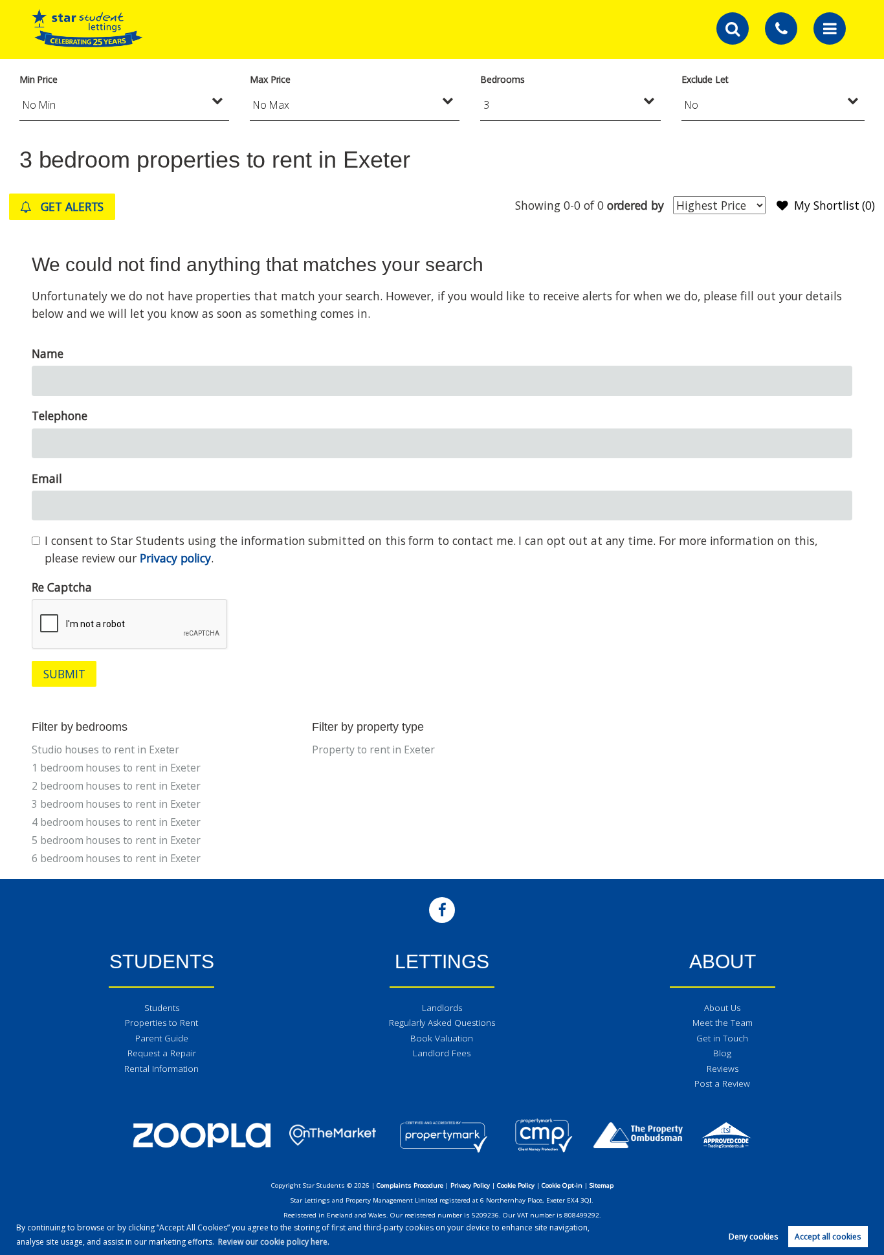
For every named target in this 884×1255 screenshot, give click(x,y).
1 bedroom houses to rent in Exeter (116, 768)
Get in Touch (722, 1038)
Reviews (722, 1068)
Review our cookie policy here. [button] (273, 1241)
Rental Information (161, 1068)
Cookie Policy (516, 1185)
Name (47, 353)
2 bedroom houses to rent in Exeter (116, 786)
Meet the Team (722, 1022)
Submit (64, 674)
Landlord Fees (441, 1053)
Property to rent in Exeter (373, 749)
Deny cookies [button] (753, 1236)
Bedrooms (502, 79)
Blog (722, 1053)
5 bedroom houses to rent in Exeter (116, 840)
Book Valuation (441, 1038)
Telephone (59, 415)
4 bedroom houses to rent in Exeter (116, 822)
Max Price (270, 79)
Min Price (38, 79)
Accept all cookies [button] (828, 1236)
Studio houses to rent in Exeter (105, 749)
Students (161, 1008)
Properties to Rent (161, 1022)
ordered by (635, 205)
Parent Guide (161, 1038)
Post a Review (722, 1083)
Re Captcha (61, 587)
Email (47, 478)
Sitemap (601, 1185)
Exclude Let (705, 79)
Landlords (442, 1008)
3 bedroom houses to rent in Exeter (116, 804)
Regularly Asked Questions (442, 1022)
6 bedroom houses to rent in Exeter (116, 858)
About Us (722, 1008)
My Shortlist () (834, 205)
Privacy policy (175, 558)
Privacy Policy (470, 1185)
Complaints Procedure (410, 1185)
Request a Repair (161, 1053)
